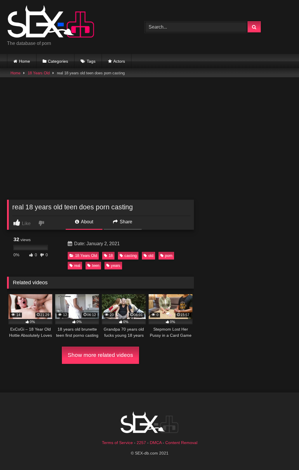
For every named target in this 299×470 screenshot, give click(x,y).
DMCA (155, 442)
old (150, 255)
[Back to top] (280, 452)
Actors (119, 61)
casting (130, 255)
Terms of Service (117, 442)
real (77, 265)
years (115, 265)
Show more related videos (100, 355)
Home (24, 61)
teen (95, 265)
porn (168, 255)
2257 (141, 442)
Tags (91, 61)
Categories (58, 61)
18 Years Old (39, 73)
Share (125, 221)
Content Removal (181, 442)
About (86, 221)
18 (111, 255)
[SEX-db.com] (66, 22)
